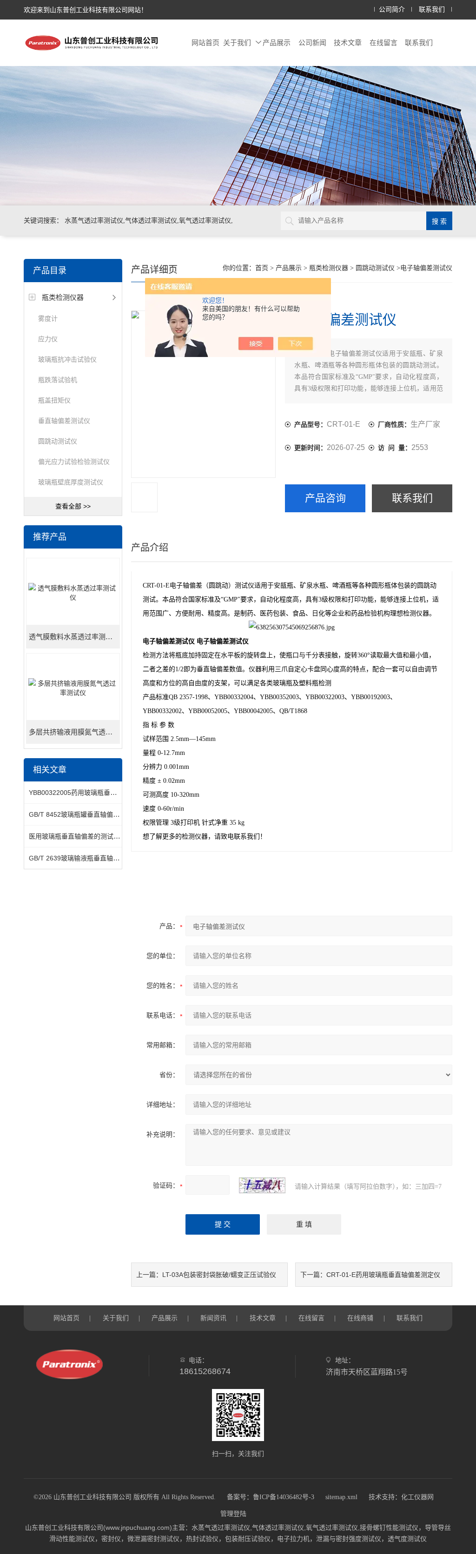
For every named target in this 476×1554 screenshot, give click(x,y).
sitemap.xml (341, 1497)
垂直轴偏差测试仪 (64, 420)
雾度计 (48, 318)
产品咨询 (325, 498)
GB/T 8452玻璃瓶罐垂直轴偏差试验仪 (84, 814)
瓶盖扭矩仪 (54, 400)
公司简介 (392, 10)
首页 (261, 268)
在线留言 (383, 42)
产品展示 (277, 42)
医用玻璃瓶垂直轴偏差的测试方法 (77, 836)
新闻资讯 (213, 1318)
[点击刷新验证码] (262, 1185)
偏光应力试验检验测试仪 (74, 461)
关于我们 (237, 42)
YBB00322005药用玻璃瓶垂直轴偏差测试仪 (92, 792)
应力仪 (48, 339)
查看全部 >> (73, 506)
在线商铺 (360, 1318)
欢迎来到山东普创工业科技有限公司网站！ (85, 9)
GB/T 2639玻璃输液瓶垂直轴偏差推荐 (84, 858)
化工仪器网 (417, 1497)
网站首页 (205, 42)
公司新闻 (312, 42)
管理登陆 (233, 1513)
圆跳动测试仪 (57, 441)
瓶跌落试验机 (57, 380)
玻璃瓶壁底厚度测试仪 (70, 482)
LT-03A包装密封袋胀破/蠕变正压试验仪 (219, 1274)
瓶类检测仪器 (63, 297)
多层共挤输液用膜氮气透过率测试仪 (74, 732)
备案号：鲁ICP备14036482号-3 (270, 1497)
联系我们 (432, 10)
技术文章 (348, 42)
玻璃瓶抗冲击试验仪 (67, 359)
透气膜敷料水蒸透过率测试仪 (74, 637)
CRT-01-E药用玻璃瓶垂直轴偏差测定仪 (383, 1274)
